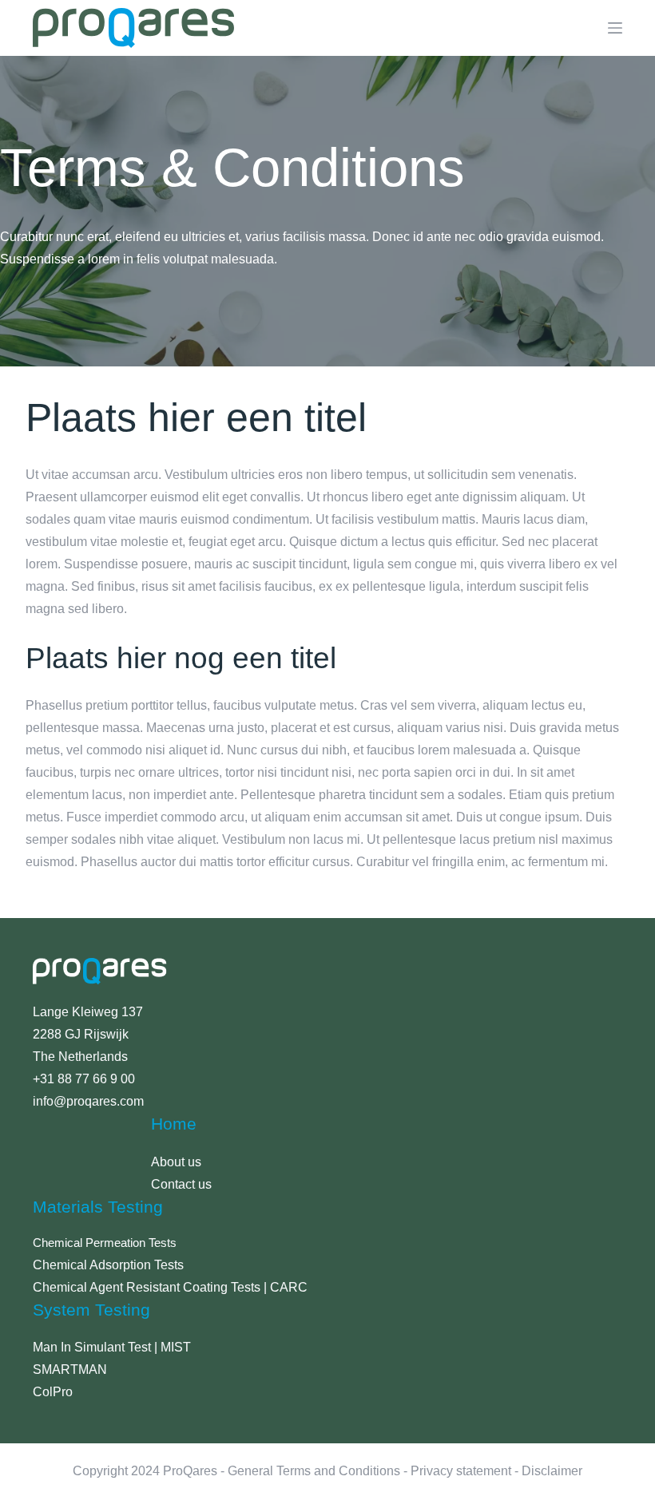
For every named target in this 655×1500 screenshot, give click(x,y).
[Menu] (615, 28)
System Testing (91, 1309)
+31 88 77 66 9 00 (84, 1079)
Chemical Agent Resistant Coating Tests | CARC (170, 1287)
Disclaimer (552, 1471)
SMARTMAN (70, 1369)
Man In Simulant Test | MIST (112, 1347)
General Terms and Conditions (314, 1471)
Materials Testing (98, 1206)
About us (176, 1162)
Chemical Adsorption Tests (108, 1265)
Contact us (181, 1184)
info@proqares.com (88, 1101)
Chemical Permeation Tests (105, 1243)
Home (173, 1123)
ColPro (53, 1392)
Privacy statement (461, 1471)
